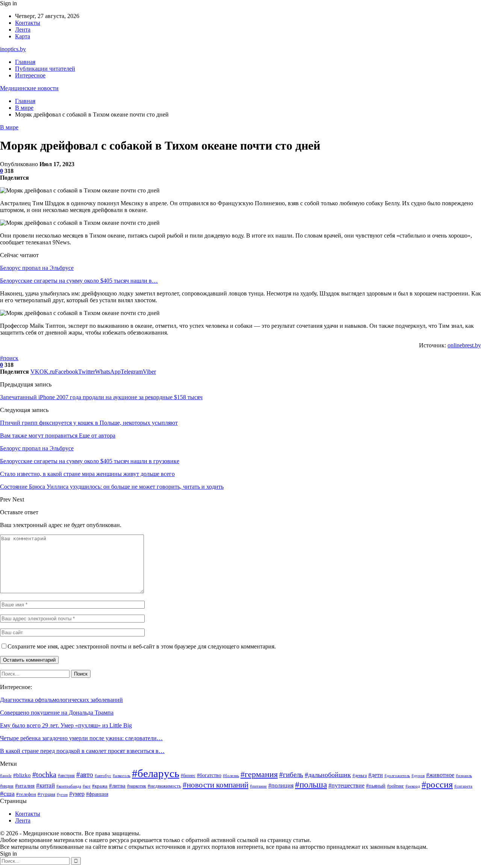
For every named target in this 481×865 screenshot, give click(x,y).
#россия (437, 784)
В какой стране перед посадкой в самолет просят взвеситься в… (82, 751)
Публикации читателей (45, 68)
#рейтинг (395, 786)
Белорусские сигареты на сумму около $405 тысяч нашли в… (79, 280)
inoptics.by (13, 49)
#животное (440, 775)
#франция (97, 794)
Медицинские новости (29, 88)
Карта (22, 36)
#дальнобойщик (328, 775)
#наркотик (136, 786)
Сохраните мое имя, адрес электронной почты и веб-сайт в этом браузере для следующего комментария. (142, 646)
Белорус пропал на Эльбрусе (37, 268)
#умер (77, 794)
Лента (22, 29)
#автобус (103, 776)
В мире (9, 127)
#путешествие (346, 785)
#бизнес (188, 775)
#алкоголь (121, 775)
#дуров (418, 775)
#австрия (66, 775)
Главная (25, 62)
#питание (258, 786)
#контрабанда (68, 786)
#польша (311, 784)
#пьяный (376, 786)
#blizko (22, 775)
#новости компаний (215, 784)
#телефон (26, 794)
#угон (62, 794)
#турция (46, 794)
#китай (45, 785)
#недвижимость (164, 786)
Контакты (27, 23)
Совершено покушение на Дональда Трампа (56, 712)
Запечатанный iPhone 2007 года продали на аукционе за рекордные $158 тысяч (101, 397)
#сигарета (463, 786)
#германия (259, 774)
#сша (7, 793)
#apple (6, 776)
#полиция (280, 785)
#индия (7, 786)
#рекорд (412, 786)
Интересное (30, 75)
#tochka (44, 774)
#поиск (9, 358)
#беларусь (155, 773)
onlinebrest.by (464, 345)
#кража (99, 786)
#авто (84, 775)
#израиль (464, 776)
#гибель (291, 775)
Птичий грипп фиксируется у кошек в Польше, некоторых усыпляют (89, 423)
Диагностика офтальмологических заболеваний (61, 700)
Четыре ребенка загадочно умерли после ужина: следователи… (81, 738)
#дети (375, 775)
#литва (117, 786)
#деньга (359, 775)
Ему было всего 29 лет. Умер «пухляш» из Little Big (66, 725)
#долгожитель (397, 775)
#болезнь (231, 775)
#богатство (209, 775)
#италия (25, 786)
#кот (87, 786)
